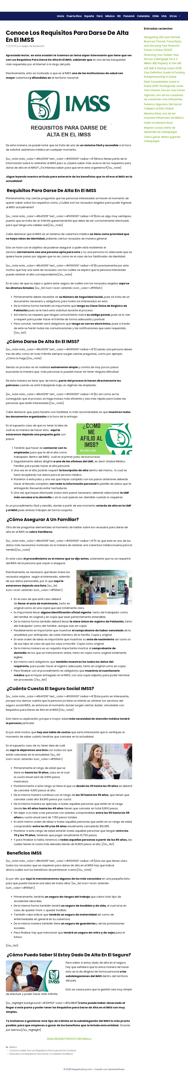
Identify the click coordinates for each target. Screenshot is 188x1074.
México (110, 16)
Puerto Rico (74, 16)
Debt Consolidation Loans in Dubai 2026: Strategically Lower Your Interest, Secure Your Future (164, 86)
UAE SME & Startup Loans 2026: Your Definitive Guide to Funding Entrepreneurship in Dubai (164, 73)
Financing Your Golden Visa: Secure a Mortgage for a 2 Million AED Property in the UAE (162, 59)
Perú (100, 16)
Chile (155, 16)
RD (119, 16)
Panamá (128, 16)
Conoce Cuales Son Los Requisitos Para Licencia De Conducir (42, 1050)
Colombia (143, 16)
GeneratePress (116, 1069)
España (89, 16)
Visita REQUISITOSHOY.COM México (69, 1039)
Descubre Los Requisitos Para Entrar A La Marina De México (41, 1053)
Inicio (60, 16)
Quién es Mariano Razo (158, 123)
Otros (173, 16)
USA (164, 16)
